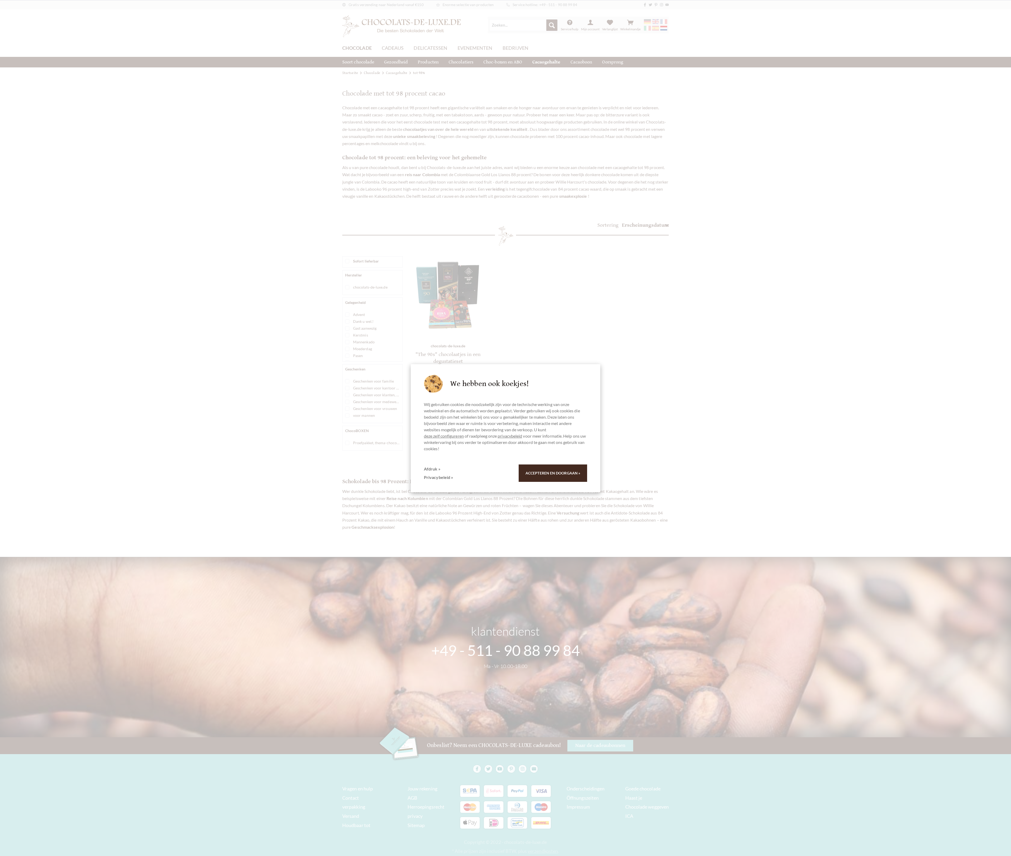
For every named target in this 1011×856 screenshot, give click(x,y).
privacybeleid (510, 435)
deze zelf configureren (444, 435)
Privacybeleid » (438, 477)
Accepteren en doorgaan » (553, 473)
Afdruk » (432, 468)
